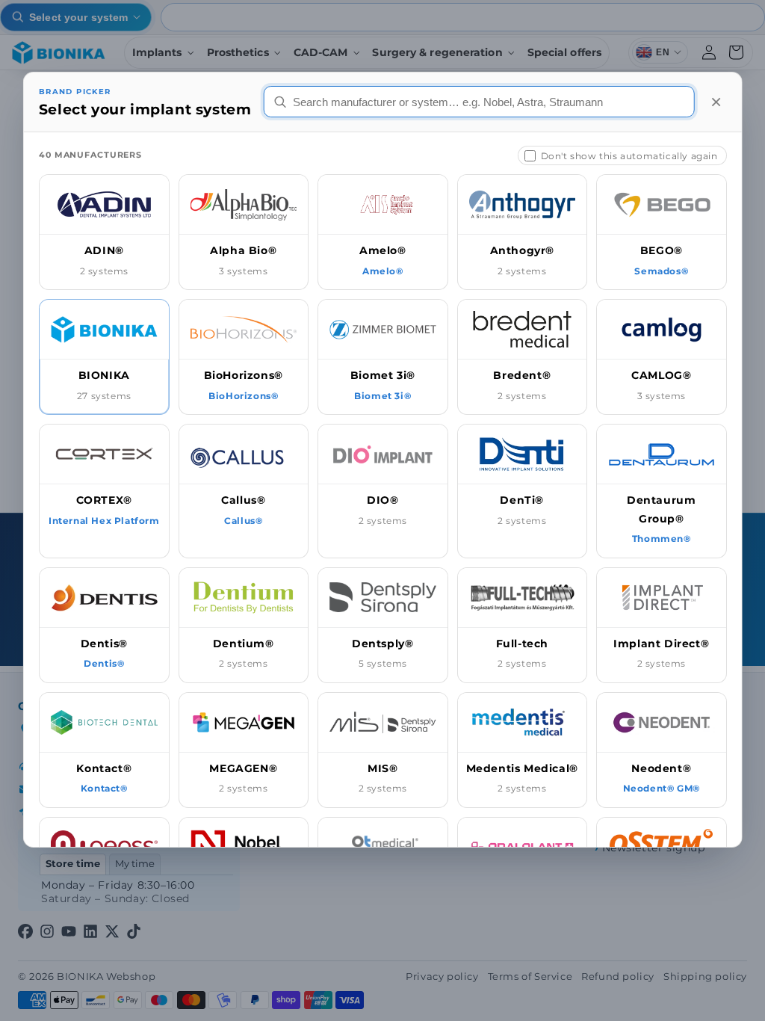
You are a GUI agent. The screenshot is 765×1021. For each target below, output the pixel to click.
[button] (104, 232)
